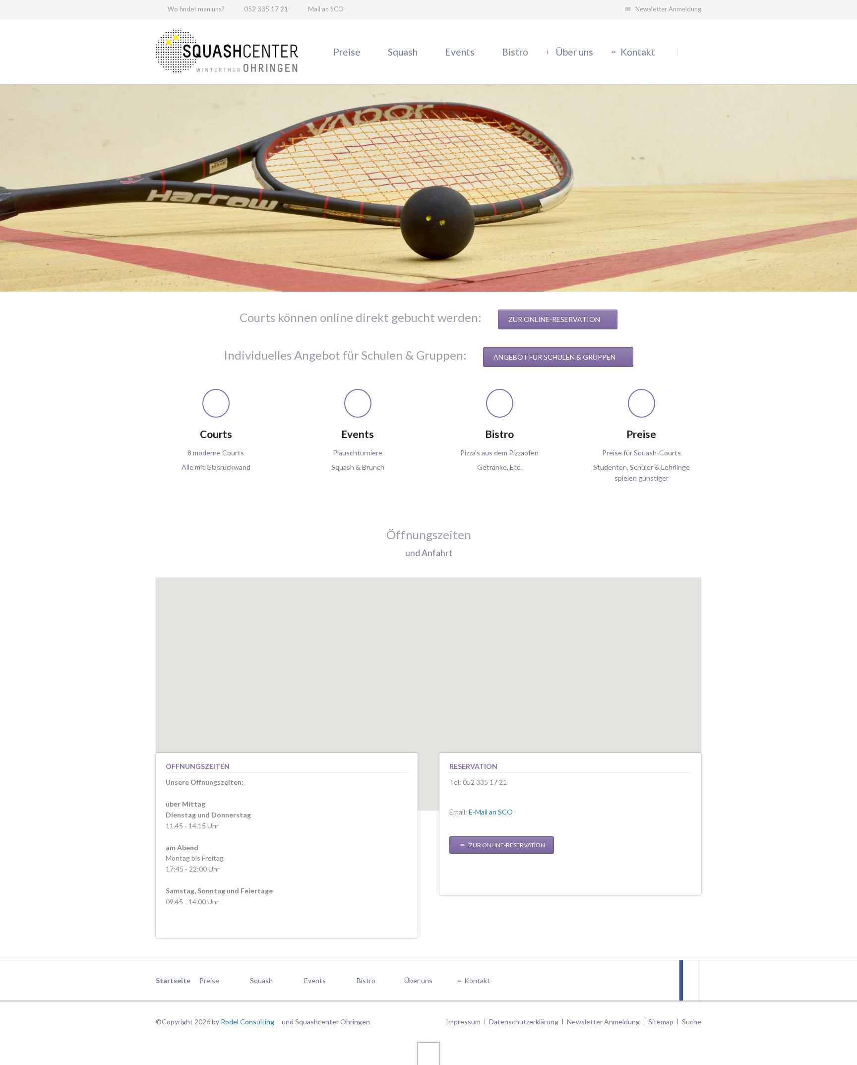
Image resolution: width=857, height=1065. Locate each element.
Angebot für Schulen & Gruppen (555, 357)
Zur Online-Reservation (555, 319)
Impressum (463, 1021)
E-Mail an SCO (491, 812)
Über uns (418, 980)
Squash (261, 980)
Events (315, 980)
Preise (209, 980)
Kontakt (477, 980)
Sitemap (660, 1021)
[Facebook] (690, 980)
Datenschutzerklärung (523, 1021)
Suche (691, 1021)
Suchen (690, 52)
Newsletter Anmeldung (603, 1021)
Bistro (366, 980)
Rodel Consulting (247, 1021)
